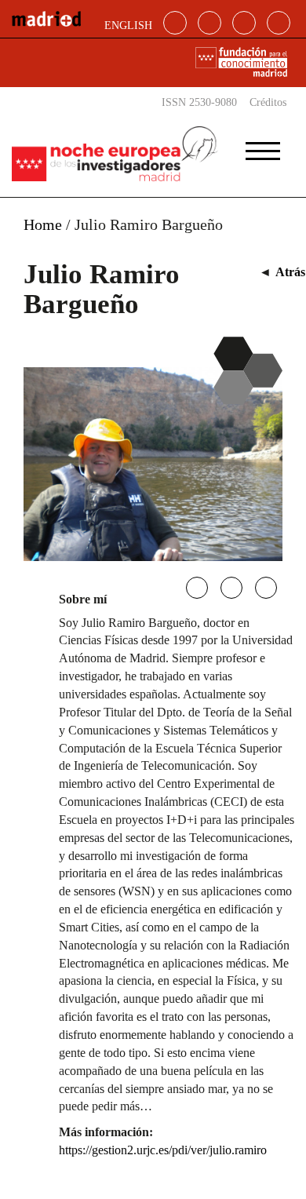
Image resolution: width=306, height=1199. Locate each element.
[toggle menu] (262, 146)
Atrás (290, 272)
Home (43, 224)
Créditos (268, 102)
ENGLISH (128, 25)
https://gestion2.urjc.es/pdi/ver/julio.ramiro (163, 1150)
